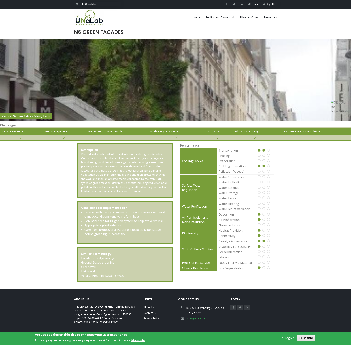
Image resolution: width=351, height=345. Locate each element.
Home (196, 17)
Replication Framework (220, 17)
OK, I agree (287, 338)
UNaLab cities (249, 17)
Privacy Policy (152, 318)
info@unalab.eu (89, 4)
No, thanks (305, 337)
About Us (149, 307)
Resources (270, 17)
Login (256, 4)
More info (138, 340)
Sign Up (271, 4)
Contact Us (150, 313)
